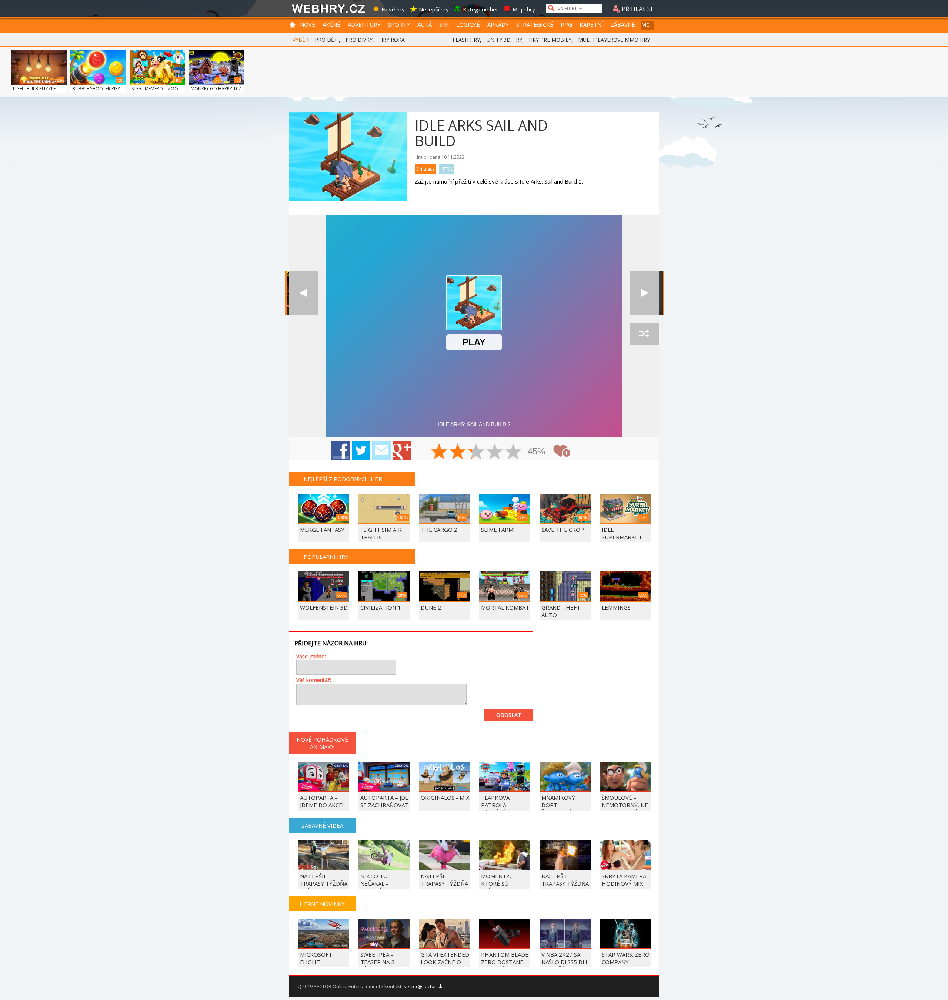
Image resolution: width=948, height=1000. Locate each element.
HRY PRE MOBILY (550, 39)
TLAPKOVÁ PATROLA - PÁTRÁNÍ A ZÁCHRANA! (496, 808)
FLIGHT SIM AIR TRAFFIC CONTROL (381, 537)
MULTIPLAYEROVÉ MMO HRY (614, 39)
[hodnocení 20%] (439, 452)
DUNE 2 (431, 607)
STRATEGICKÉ (534, 24)
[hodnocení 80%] (495, 452)
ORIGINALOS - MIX (445, 797)
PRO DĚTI (327, 39)
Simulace (425, 169)
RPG (566, 24)
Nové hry (393, 9)
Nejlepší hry (434, 9)
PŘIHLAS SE (637, 9)
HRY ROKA (392, 39)
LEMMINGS (616, 607)
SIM (444, 24)
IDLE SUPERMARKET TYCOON (622, 537)
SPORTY (399, 24)
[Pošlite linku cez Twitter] (361, 450)
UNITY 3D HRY (504, 39)
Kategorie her (480, 9)
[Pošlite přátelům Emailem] (381, 450)
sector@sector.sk (423, 986)
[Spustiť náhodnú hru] (644, 334)
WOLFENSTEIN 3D (324, 607)
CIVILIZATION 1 (380, 607)
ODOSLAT (508, 714)
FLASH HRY (466, 39)
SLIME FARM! (497, 529)
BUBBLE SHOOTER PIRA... (98, 88)
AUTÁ (424, 24)
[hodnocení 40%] (458, 452)
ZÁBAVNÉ (623, 24)
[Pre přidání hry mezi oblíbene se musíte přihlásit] (562, 451)
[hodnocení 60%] (476, 452)
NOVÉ (307, 24)
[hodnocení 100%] (513, 452)
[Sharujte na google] (402, 450)
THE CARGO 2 (439, 529)
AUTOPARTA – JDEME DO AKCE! (321, 801)
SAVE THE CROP (562, 529)
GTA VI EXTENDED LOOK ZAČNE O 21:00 (445, 962)
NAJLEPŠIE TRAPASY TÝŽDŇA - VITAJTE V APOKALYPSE (444, 887)
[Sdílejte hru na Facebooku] (340, 450)
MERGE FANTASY (322, 529)
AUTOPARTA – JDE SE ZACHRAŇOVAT (384, 801)
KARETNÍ (591, 24)
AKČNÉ (331, 24)
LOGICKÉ (468, 24)
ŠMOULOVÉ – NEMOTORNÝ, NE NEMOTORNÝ (625, 805)
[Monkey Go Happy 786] (303, 293)
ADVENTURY (364, 24)
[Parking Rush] (644, 293)
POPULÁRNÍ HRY (326, 556)
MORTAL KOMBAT (505, 607)
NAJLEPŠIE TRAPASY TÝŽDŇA (565, 879)
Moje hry (524, 9)
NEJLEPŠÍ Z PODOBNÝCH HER (343, 479)
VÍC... (647, 25)
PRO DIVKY (359, 39)
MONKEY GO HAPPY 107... (217, 88)
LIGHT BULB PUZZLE (34, 88)
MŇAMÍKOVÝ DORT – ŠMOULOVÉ (558, 805)
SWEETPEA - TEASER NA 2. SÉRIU (377, 962)
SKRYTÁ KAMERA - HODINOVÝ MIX (626, 879)
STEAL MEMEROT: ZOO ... (157, 88)
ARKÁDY (498, 24)
